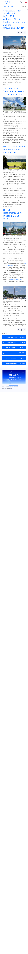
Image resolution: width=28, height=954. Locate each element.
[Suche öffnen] (21, 2)
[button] (18, 32)
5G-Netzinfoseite (13, 385)
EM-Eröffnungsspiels (16, 279)
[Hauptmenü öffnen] (2, 2)
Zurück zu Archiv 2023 (8, 6)
